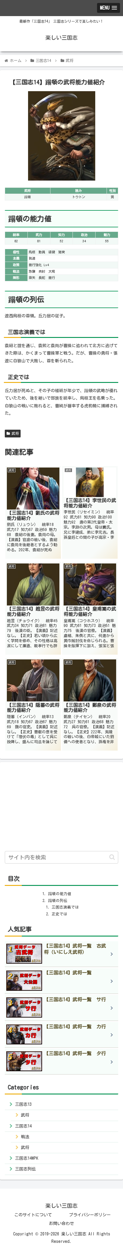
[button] (112, 857)
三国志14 (23, 1126)
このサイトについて (33, 1215)
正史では (59, 914)
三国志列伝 (25, 1169)
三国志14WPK (26, 1158)
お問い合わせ (61, 1223)
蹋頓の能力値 (59, 894)
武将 (14, 433)
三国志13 (23, 1104)
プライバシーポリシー (90, 1215)
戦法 (25, 1137)
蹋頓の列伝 (57, 901)
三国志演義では (65, 907)
